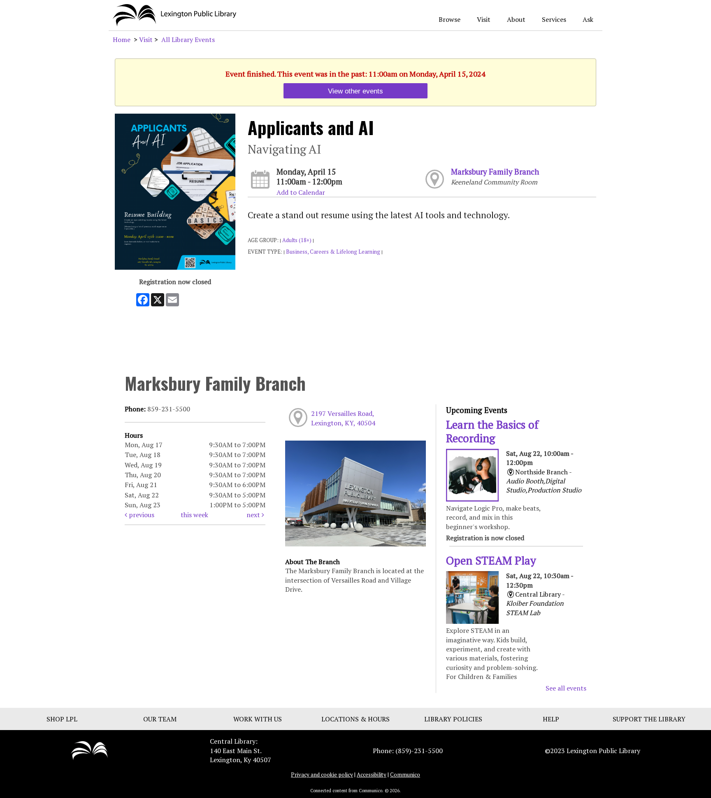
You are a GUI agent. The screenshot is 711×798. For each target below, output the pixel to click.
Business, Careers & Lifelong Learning (333, 251)
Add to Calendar (300, 192)
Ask (588, 19)
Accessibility (371, 774)
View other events (355, 91)
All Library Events (188, 39)
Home (121, 39)
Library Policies (453, 718)
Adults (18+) (296, 240)
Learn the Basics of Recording (492, 431)
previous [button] (140, 514)
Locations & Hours (355, 718)
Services (554, 19)
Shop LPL (61, 718)
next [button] (254, 514)
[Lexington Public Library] (89, 749)
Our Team (160, 718)
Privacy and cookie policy (322, 774)
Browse (449, 19)
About (516, 19)
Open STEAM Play (491, 560)
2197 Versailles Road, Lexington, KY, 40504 (343, 418)
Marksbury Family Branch (495, 172)
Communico (405, 774)
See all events (566, 688)
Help (551, 718)
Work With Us (257, 718)
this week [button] (194, 514)
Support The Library (649, 718)
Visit (483, 19)
